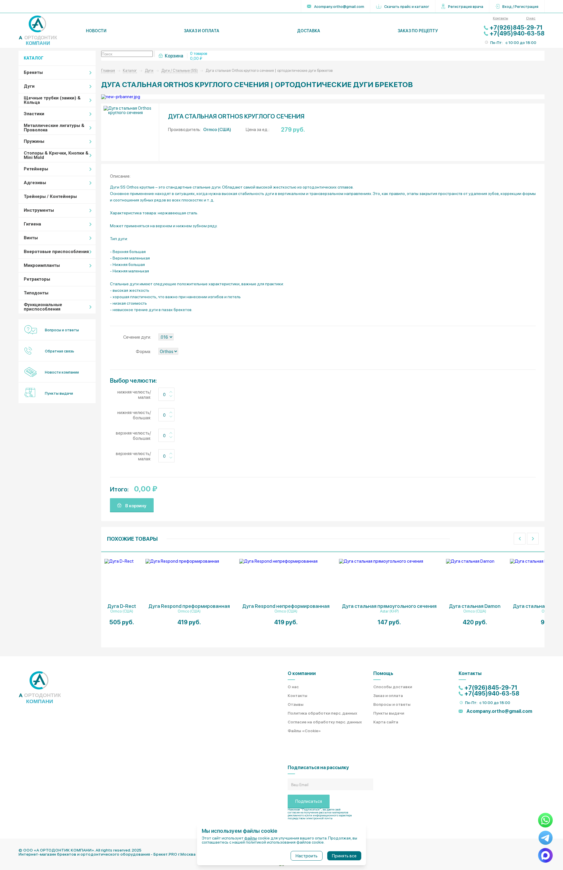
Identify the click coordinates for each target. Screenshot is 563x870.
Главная (108, 70)
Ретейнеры (36, 169)
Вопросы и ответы (62, 329)
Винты (31, 237)
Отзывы (295, 704)
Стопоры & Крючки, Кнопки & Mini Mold (56, 155)
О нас (530, 18)
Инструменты (39, 210)
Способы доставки (392, 686)
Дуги (29, 86)
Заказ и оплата (201, 30)
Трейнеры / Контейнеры (50, 196)
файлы (250, 837)
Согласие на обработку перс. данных (325, 721)
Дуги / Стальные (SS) (179, 70)
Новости (96, 30)
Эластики (34, 113)
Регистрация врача (465, 6)
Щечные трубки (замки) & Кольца (52, 100)
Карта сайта (385, 721)
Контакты (500, 18)
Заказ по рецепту (418, 30)
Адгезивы (35, 182)
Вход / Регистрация (520, 6)
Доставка (308, 30)
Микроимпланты (42, 265)
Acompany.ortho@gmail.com (339, 6)
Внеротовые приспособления (56, 251)
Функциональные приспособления (43, 307)
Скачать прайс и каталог (406, 6)
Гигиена (32, 224)
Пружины (34, 141)
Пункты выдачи (59, 393)
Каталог (130, 70)
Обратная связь (59, 350)
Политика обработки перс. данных (322, 712)
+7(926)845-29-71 (516, 27)
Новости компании (62, 371)
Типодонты (36, 293)
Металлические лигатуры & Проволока (54, 128)
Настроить (307, 856)
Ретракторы (37, 279)
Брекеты (33, 72)
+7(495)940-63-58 (517, 33)
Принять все (344, 856)
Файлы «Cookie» (304, 730)
